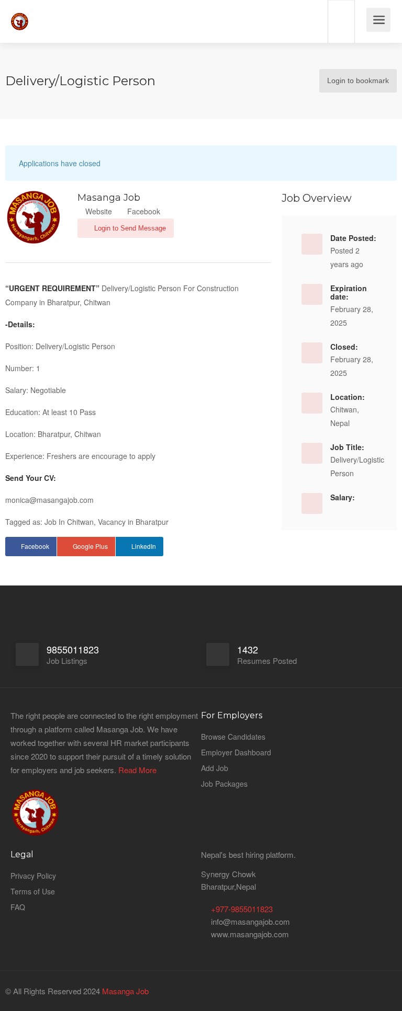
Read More (137, 769)
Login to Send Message (129, 228)
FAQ (17, 907)
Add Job (214, 768)
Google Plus (90, 546)
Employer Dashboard (236, 752)
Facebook (142, 211)
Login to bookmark (358, 80)
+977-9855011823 (242, 908)
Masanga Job (124, 990)
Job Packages (224, 783)
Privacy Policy (33, 875)
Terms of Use (32, 891)
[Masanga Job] (19, 15)
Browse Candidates (233, 736)
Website (97, 211)
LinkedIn (143, 546)
